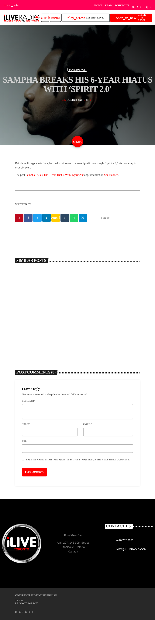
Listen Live (85, 18)
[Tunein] (140, 7)
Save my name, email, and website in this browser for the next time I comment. (77, 459)
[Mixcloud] (143, 7)
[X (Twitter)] (137, 7)
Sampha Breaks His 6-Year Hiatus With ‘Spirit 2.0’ (55, 175)
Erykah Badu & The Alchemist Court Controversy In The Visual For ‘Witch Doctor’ (44, 323)
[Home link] (22, 17)
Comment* (28, 401)
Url (24, 441)
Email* (87, 424)
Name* (26, 424)
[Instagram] (147, 7)
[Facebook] (150, 7)
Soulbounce (77, 69)
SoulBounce (111, 175)
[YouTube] (133, 7)
